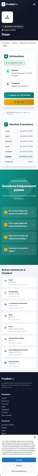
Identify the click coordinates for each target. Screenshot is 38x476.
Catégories (5, 409)
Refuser (19, 465)
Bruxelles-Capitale (8, 425)
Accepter (19, 460)
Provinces (5, 404)
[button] (35, 437)
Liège (3, 430)
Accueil (4, 398)
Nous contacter (7, 415)
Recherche (5, 401)
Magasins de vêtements (20, 86)
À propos (5, 412)
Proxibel (12, 4)
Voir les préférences (19, 471)
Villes (3, 407)
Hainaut (4, 427)
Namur (4, 433)
